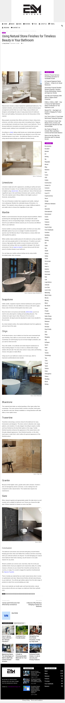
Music (46, 303)
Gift (46, 243)
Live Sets (47, 287)
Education (47, 209)
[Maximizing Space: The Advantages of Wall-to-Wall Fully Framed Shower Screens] (8, 648)
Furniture (47, 232)
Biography (47, 162)
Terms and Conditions (37, 700)
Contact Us (48, 185)
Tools (46, 360)
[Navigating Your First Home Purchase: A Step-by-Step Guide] (35, 630)
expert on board (17, 247)
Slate (20, 593)
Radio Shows (48, 316)
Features (47, 222)
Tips (46, 358)
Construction (48, 183)
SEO (46, 332)
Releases (47, 321)
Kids (46, 277)
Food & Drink (48, 227)
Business (47, 169)
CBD (46, 177)
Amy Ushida (6, 43)
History (46, 253)
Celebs (46, 180)
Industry (47, 269)
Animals (47, 151)
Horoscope (48, 261)
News (46, 308)
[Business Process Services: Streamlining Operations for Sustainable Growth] (26, 673)
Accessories (48, 146)
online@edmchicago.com (14, 686)
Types (46, 366)
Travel (46, 363)
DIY (46, 206)
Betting (46, 156)
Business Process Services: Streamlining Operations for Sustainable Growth (52, 76)
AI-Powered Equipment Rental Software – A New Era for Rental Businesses (53, 83)
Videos (46, 376)
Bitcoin (46, 164)
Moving (46, 300)
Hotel (46, 264)
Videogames (48, 374)
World (46, 381)
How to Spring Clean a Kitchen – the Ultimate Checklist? (7, 638)
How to (47, 266)
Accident (47, 149)
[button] (62, 26)
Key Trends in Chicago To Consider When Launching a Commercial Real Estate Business (53, 131)
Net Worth (47, 306)
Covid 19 (47, 193)
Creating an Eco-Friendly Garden (21, 637)
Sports (46, 345)
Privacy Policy (26, 700)
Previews (47, 313)
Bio (45, 159)
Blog (46, 167)
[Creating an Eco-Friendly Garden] (22, 630)
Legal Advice (48, 282)
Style (46, 347)
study (11, 132)
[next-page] (41, 623)
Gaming (47, 240)
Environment (48, 214)
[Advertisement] (32, 57)
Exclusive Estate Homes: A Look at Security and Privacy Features (34, 656)
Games (46, 237)
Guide (46, 245)
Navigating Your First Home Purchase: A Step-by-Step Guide (35, 638)
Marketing (47, 292)
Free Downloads (49, 230)
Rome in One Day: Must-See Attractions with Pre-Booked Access (52, 137)
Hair (46, 248)
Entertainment (48, 211)
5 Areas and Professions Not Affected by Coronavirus (11, 603)
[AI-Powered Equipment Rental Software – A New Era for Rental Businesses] (26, 681)
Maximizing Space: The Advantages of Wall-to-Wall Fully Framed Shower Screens (7, 657)
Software (47, 342)
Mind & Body (48, 295)
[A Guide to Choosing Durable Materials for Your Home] (22, 648)
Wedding (47, 379)
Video (46, 371)
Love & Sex (48, 290)
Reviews (47, 326)
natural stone (14, 191)
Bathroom (9, 593)
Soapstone (25, 593)
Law (46, 279)
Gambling (47, 235)
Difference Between (50, 203)
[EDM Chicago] (32, 11)
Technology (48, 355)
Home (3, 31)
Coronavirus (48, 190)
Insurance (47, 272)
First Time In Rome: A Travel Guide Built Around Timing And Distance (54, 117)
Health (46, 251)
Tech (46, 350)
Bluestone (15, 593)
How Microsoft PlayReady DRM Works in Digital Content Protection (53, 97)
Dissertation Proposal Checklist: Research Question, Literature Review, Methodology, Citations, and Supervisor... (35, 689)
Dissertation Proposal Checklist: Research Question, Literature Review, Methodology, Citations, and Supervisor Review (53, 90)
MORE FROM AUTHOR (19, 623)
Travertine (31, 593)
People (46, 311)
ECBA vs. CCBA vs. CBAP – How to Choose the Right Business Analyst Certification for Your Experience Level (53, 104)
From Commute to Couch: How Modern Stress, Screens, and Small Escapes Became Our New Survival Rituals (53, 123)
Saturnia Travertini (9, 572)
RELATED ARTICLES (7, 623)
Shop (46, 334)
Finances (47, 224)
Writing (46, 384)
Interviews (47, 274)
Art (45, 154)
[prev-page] (39, 623)
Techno (47, 353)
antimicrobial (29, 312)
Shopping (47, 337)
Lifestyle (47, 285)
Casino (46, 175)
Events (46, 217)
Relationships (48, 319)
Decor (46, 198)
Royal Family (48, 329)
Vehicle (47, 368)
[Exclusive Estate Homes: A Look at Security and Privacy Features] (35, 648)
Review (47, 324)
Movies (46, 298)
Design (46, 201)
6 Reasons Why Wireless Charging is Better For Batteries (34, 604)
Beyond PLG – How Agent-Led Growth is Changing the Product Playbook (53, 112)
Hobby (46, 256)
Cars (46, 172)
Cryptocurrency (49, 196)
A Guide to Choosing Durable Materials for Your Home (21, 656)
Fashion (47, 219)
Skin (46, 340)
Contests (47, 188)
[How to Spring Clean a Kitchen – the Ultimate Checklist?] (8, 630)
